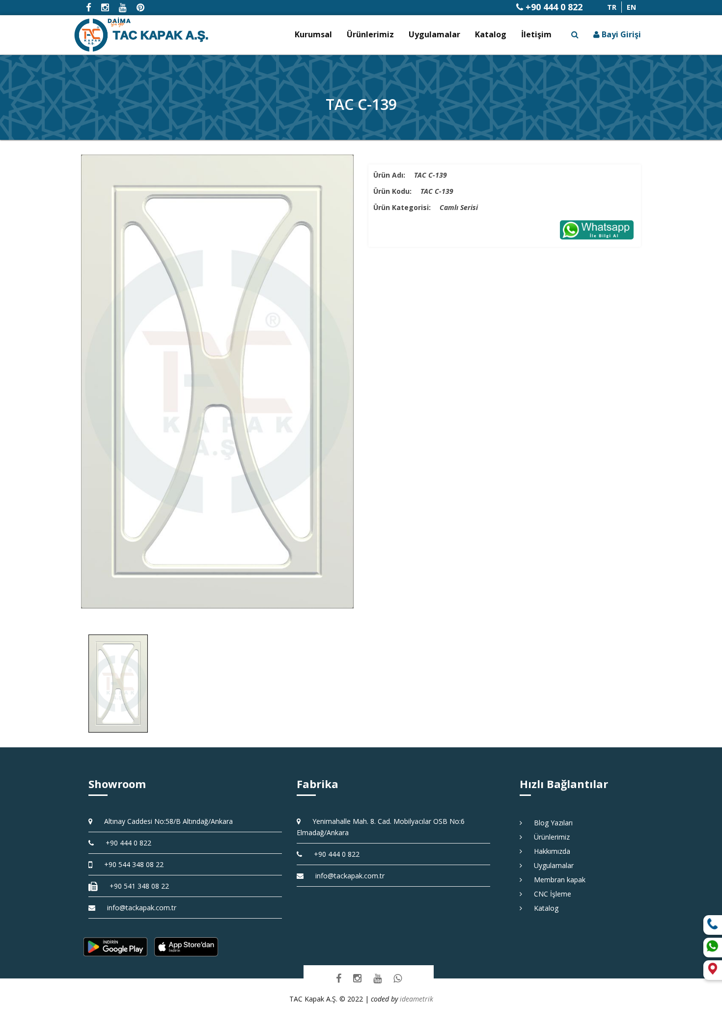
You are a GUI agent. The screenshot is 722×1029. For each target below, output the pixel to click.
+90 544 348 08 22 (130, 864)
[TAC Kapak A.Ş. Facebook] (338, 978)
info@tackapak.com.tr (141, 907)
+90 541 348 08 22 (136, 886)
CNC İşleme (549, 893)
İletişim (536, 34)
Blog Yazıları (550, 822)
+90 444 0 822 (553, 7)
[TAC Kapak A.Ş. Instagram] (357, 978)
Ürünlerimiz (370, 34)
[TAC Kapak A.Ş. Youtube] (377, 978)
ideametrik (416, 998)
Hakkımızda (548, 851)
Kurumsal (313, 34)
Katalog (490, 34)
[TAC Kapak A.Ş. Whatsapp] (398, 978)
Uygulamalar (434, 34)
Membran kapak (556, 879)
